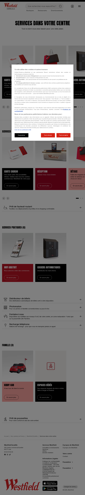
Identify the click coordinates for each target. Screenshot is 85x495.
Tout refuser (48, 135)
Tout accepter (63, 135)
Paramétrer (21, 135)
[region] (42, 102)
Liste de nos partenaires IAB (23, 130)
